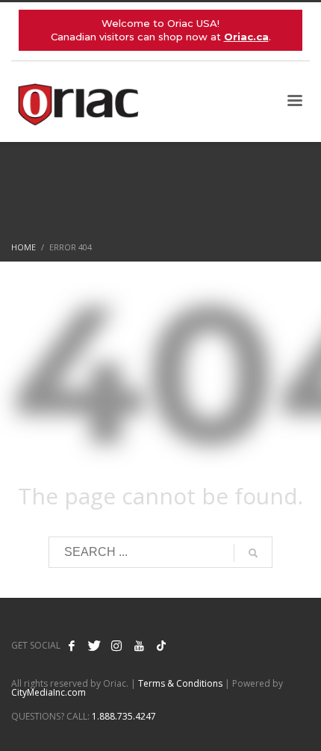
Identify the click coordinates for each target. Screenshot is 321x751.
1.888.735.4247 (124, 716)
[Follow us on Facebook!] (71, 645)
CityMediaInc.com (48, 692)
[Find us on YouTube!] (139, 645)
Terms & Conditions (180, 683)
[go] (253, 553)
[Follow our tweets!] (94, 645)
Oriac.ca (246, 37)
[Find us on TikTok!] (161, 645)
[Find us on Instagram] (116, 645)
